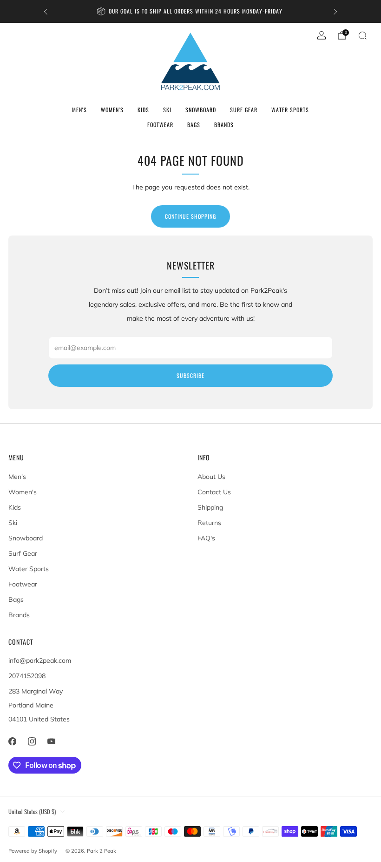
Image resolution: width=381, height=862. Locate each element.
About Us (211, 476)
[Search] (362, 35)
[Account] (321, 35)
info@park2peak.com (39, 660)
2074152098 (27, 676)
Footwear (160, 124)
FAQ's (206, 538)
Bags (193, 124)
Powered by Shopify (32, 851)
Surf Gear (243, 110)
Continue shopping (190, 216)
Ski (167, 110)
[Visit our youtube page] (51, 741)
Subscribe (190, 375)
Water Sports (290, 110)
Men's (79, 110)
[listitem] (190, 11)
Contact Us (214, 492)
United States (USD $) (32, 811)
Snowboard (200, 110)
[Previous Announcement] (45, 12)
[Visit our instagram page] (31, 741)
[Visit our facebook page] (12, 741)
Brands (224, 124)
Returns (209, 523)
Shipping (210, 507)
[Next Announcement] (335, 12)
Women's (112, 110)
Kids (143, 110)
